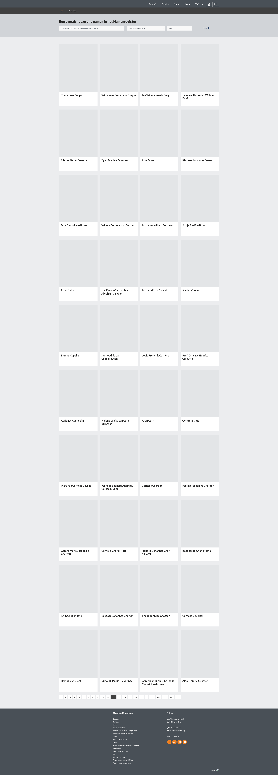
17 (141, 697)
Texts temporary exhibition (123, 760)
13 (119, 697)
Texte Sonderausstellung (122, 763)
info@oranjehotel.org (177, 731)
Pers (115, 754)
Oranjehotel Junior (120, 757)
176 (158, 697)
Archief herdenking (120, 739)
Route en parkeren (119, 728)
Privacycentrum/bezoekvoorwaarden (126, 745)
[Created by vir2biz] (218, 770)
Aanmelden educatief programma (125, 731)
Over (187, 4)
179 (177, 697)
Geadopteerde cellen (120, 751)
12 (114, 697)
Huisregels (117, 748)
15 (130, 697)
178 (171, 697)
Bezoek (153, 4)
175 (151, 697)
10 (102, 697)
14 (125, 697)
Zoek (205, 28)
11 (108, 697)
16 (136, 697)
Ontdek (165, 4)
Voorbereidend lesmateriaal (123, 734)
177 (164, 697)
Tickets (199, 4)
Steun (177, 4)
